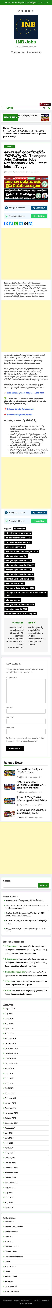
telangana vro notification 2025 (20, 604)
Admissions (10, 1222)
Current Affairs (11, 1252)
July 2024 (9, 1133)
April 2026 (9, 1028)
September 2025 (11, 1063)
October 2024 (10, 1118)
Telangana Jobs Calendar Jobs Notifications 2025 (26, 594)
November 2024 (11, 1113)
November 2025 (11, 1053)
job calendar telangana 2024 (18, 537)
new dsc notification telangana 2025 (22, 551)
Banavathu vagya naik (15, 972)
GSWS (7, 1261)
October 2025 (10, 1058)
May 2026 (9, 1024)
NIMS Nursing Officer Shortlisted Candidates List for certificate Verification (31, 785)
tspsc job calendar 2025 (16, 609)
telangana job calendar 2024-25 (20, 565)
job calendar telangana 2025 (18, 542)
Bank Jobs (9, 1242)
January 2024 (10, 1163)
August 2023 (10, 1188)
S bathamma (10, 946)
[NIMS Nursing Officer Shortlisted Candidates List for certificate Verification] (42, 118)
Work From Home (12, 1291)
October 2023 (10, 1178)
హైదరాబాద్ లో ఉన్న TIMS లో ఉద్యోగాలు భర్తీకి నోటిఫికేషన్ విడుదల (26, 3)
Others (7, 1271)
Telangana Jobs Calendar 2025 (20, 588)
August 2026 (10, 1009)
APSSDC (8, 1237)
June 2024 (9, 1138)
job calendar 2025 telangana (18, 533)
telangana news (13, 600)
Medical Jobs (10, 1266)
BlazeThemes (27, 1303)
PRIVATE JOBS (11, 1276)
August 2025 (10, 1068)
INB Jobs (26, 42)
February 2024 (10, 1158)
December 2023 (11, 1168)
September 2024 (11, 1123)
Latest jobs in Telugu (15, 547)
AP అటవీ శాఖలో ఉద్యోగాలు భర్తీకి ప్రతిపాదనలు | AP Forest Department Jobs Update (26, 973)
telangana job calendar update (19, 578)
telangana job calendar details (19, 574)
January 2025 (10, 1103)
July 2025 (9, 1073)
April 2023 (9, 1207)
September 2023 (11, 1183)
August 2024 (10, 1128)
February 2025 (10, 1098)
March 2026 (9, 1033)
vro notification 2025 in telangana (21, 613)
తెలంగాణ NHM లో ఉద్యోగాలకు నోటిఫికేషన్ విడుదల (24, 900)
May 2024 (9, 1143)
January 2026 (10, 1043)
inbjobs (9, 172)
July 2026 (9, 1014)
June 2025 (9, 1078)
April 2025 (9, 1088)
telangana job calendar (16, 556)
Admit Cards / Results (14, 1227)
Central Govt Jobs (12, 1247)
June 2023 (9, 1197)
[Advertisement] (26, 78)
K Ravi (8, 981)
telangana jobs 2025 (15, 583)
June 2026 (9, 1019)
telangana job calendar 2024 (18, 560)
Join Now (40, 208)
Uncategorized (11, 1286)
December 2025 (11, 1048)
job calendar (19, 528)
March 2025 (9, 1093)
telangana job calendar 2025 (18, 569)
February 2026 (10, 1038)
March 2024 (9, 1153)
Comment (11, 677)
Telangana (10, 146)
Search (7, 881)
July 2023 (9, 1193)
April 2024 (9, 1148)
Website (10, 727)
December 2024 (11, 1108)
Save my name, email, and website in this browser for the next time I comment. (25, 739)
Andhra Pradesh (11, 1232)
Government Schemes (14, 1257)
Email (9, 717)
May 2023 (9, 1203)
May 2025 (9, 1083)
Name (9, 707)
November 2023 (11, 1173)
